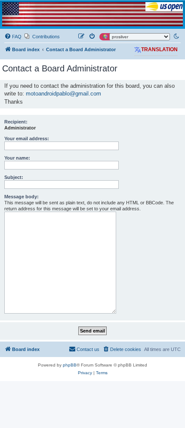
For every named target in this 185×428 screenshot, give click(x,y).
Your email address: (26, 138)
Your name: (17, 157)
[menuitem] (13, 36)
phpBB (70, 365)
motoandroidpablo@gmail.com (63, 93)
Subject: (13, 177)
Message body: (21, 196)
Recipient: (16, 121)
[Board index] (92, 14)
